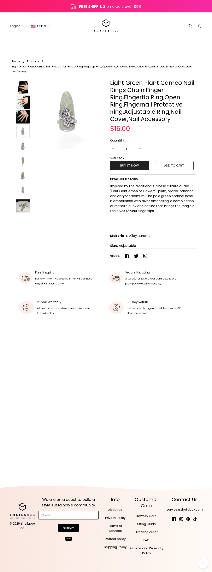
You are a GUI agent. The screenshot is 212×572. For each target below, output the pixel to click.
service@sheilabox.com (184, 509)
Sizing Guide (146, 524)
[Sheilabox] (106, 25)
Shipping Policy (115, 547)
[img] (190, 26)
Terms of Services (115, 528)
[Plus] (140, 149)
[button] (17, 26)
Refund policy (115, 539)
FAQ (146, 540)
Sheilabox (117, 158)
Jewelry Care (146, 516)
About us (115, 509)
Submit (68, 528)
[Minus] (113, 149)
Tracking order (147, 532)
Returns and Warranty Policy (146, 550)
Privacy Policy (115, 518)
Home (16, 61)
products (33, 61)
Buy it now (129, 165)
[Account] (199, 26)
